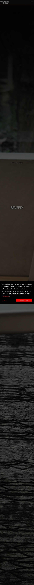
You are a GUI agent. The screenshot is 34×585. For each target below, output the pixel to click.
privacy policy (5, 296)
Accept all (24, 300)
